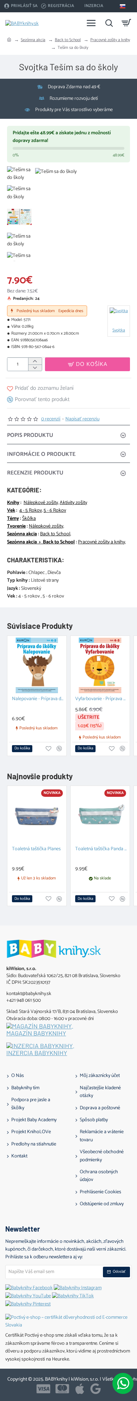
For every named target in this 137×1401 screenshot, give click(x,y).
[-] (35, 367)
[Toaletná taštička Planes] (37, 815)
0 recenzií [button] (50, 419)
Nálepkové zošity (41, 503)
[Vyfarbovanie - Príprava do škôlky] (100, 665)
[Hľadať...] (109, 22)
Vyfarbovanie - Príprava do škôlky (101, 699)
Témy (13, 519)
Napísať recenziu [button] (82, 419)
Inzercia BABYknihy (36, 1053)
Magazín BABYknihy (36, 1033)
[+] (35, 361)
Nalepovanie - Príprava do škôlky (38, 699)
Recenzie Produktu (35, 473)
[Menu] (91, 22)
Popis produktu (30, 435)
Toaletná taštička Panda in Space (101, 849)
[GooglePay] (95, 1388)
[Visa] (43, 1388)
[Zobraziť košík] (126, 22)
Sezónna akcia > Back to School (41, 542)
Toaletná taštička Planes (36, 849)
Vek (11, 511)
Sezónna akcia (33, 40)
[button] (87, 364)
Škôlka (29, 519)
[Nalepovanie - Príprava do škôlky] (37, 665)
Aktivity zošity (73, 503)
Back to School (68, 40)
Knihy (13, 503)
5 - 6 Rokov (55, 511)
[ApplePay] (79, 1388)
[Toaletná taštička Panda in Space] (100, 815)
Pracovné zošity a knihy (110, 40)
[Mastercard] (62, 1388)
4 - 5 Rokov (30, 511)
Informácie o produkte (41, 454)
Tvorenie (16, 526)
